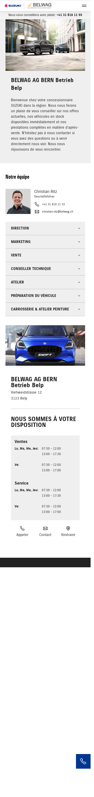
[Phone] (83, 761)
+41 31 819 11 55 (69, 15)
